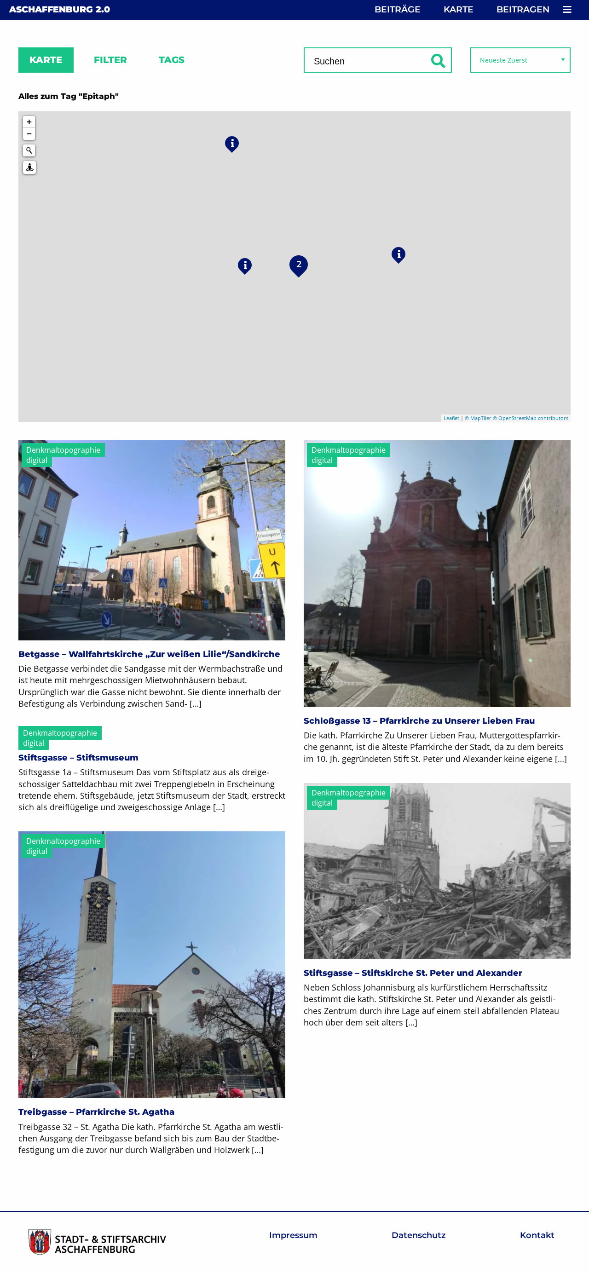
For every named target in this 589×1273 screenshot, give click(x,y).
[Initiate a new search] (29, 150)
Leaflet (451, 418)
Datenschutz (419, 1235)
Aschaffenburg (59, 9)
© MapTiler (478, 418)
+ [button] (29, 122)
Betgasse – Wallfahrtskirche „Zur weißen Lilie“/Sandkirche (149, 654)
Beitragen (523, 9)
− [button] (29, 133)
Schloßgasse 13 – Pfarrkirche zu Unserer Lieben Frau (419, 721)
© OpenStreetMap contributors (530, 418)
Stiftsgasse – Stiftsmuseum (78, 758)
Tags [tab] (172, 59)
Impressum (293, 1235)
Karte (459, 9)
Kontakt (537, 1235)
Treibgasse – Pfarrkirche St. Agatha (96, 1112)
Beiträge (398, 9)
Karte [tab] (45, 59)
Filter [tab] (110, 59)
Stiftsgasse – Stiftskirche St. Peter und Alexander (413, 973)
